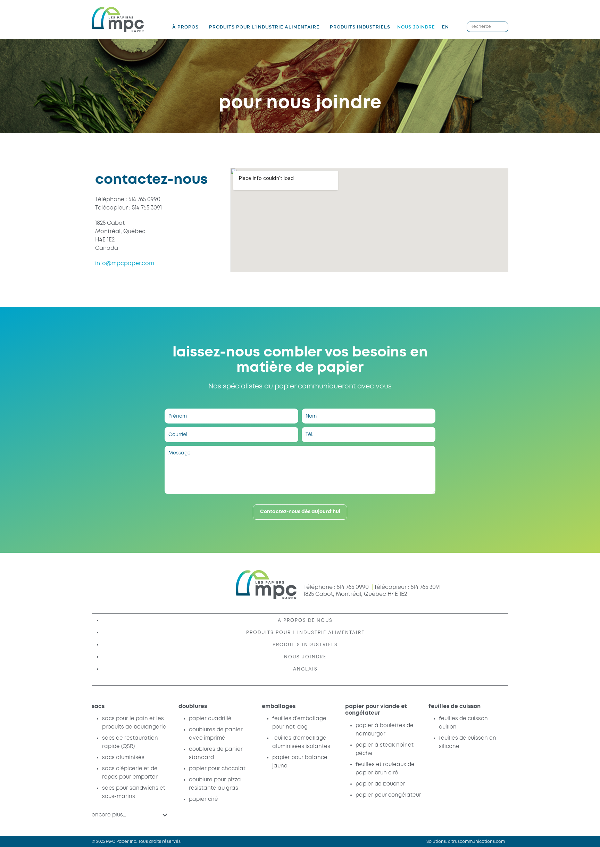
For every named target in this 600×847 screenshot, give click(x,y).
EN (445, 27)
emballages (278, 706)
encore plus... (109, 815)
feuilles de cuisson (454, 706)
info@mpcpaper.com (124, 263)
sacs (98, 706)
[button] (129, 815)
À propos (185, 27)
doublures (192, 706)
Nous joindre (416, 27)
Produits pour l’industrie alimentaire (264, 27)
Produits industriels (360, 27)
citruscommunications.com (476, 842)
